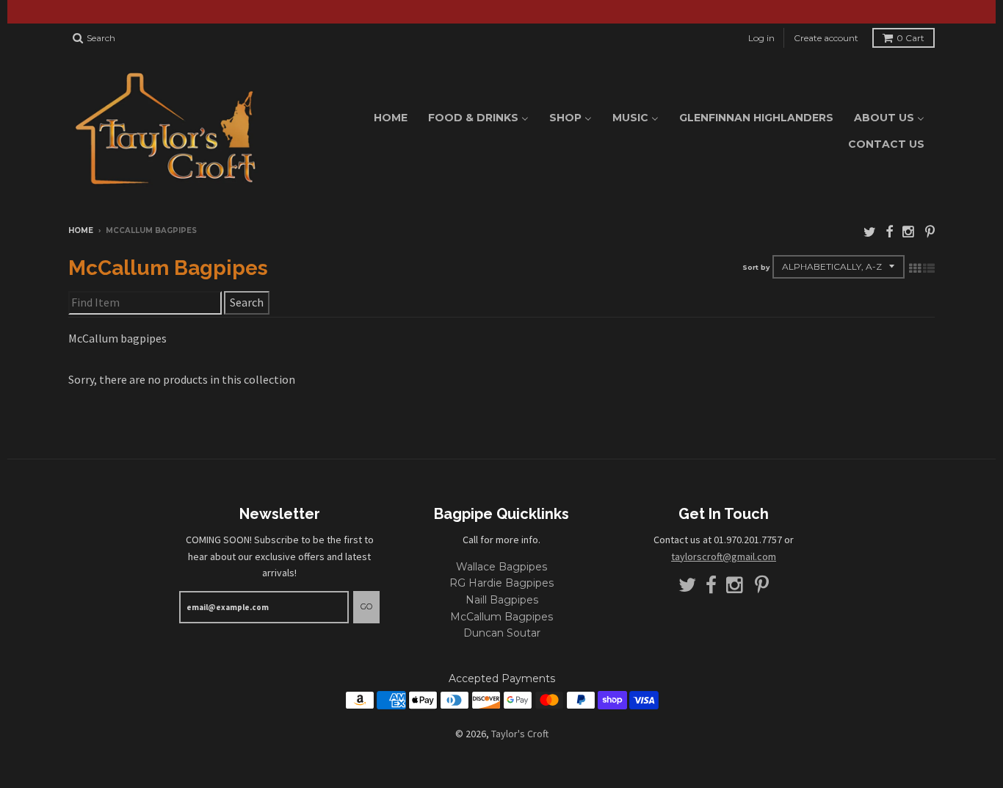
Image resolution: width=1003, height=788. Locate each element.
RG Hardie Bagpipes (501, 583)
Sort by (756, 267)
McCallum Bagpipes (501, 616)
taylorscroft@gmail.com (723, 556)
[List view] (929, 268)
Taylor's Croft (519, 733)
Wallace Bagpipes (501, 566)
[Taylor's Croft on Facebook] (889, 232)
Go (366, 606)
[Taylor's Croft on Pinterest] (930, 232)
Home (80, 230)
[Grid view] (915, 268)
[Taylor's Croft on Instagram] (909, 232)
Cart (910, 37)
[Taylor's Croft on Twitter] (869, 232)
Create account (826, 37)
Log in (761, 37)
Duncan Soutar (501, 633)
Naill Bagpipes (502, 599)
